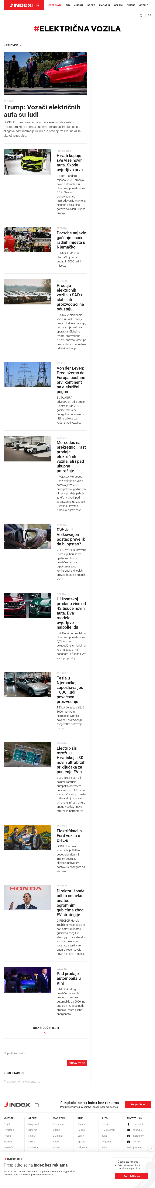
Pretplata (55, 5)
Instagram (138, 1135)
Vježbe (81, 1141)
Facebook (138, 1124)
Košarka (33, 1147)
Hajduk (32, 1135)
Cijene (131, 5)
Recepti (82, 1130)
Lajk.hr (81, 1135)
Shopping (58, 1124)
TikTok (136, 1141)
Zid (68, 5)
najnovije (11, 45)
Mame (56, 1147)
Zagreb (8, 1141)
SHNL (31, 1141)
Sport (91, 5)
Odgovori (83, 1147)
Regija (7, 1135)
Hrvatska (9, 1130)
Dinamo (32, 1130)
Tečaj (105, 1124)
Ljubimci (58, 1135)
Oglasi (118, 5)
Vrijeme (106, 1141)
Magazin (59, 1118)
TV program (108, 1130)
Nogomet (33, 1124)
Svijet (7, 1124)
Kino (104, 1135)
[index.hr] (24, 5)
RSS (104, 1147)
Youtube (137, 1130)
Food (56, 1141)
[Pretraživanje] (148, 16)
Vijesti (78, 5)
